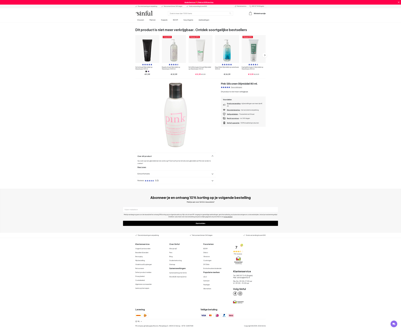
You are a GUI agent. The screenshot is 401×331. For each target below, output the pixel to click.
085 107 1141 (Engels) (258, 6)
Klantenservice (241, 6)
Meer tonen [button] (141, 167)
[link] (146, 71)
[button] (399, 2)
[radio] (143, 64)
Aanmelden (200, 223)
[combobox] (198, 13)
